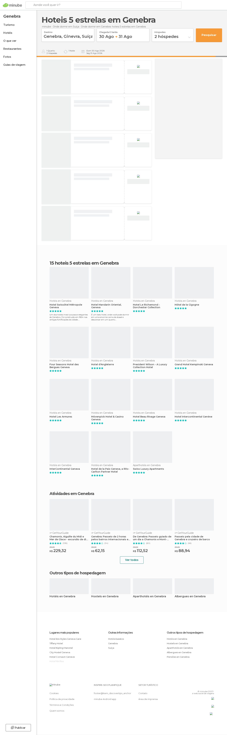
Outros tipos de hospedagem (185, 632)
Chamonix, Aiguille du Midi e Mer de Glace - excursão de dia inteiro (69, 538)
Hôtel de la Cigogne (187, 304)
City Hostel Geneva (60, 652)
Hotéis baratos (116, 639)
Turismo (9, 24)
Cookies (54, 693)
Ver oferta (138, 72)
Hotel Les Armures (61, 416)
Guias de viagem (14, 64)
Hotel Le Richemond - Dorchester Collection (146, 306)
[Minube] (12, 5)
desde (52, 547)
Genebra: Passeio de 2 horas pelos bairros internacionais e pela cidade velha (109, 538)
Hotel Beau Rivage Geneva (149, 416)
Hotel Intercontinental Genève (193, 416)
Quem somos (57, 710)
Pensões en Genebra (178, 656)
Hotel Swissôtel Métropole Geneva (66, 306)
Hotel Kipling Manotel (61, 648)
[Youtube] (211, 686)
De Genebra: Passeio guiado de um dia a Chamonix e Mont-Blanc (152, 538)
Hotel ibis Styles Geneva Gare (65, 639)
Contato (142, 693)
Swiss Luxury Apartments (148, 469)
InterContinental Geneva (65, 469)
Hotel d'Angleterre (102, 364)
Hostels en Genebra (104, 596)
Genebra (113, 643)
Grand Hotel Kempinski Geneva (194, 364)
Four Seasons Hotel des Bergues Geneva (64, 366)
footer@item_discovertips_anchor (112, 693)
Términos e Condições (62, 705)
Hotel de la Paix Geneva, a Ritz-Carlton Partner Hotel (110, 470)
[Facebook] (195, 686)
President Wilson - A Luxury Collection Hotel (150, 366)
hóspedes (168, 36)
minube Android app (105, 699)
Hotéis (7, 32)
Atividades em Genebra (72, 494)
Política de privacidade (62, 699)
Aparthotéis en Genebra (149, 596)
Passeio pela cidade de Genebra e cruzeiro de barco (192, 538)
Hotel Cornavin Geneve (62, 656)
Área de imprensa (148, 699)
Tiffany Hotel (56, 643)
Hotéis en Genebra (62, 596)
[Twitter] (200, 686)
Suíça (111, 648)
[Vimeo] (206, 686)
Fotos (7, 56)
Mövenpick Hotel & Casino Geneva (107, 418)
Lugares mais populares (64, 632)
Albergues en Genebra (190, 596)
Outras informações (120, 632)
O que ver (9, 40)
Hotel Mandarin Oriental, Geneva (106, 306)
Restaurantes (12, 48)
